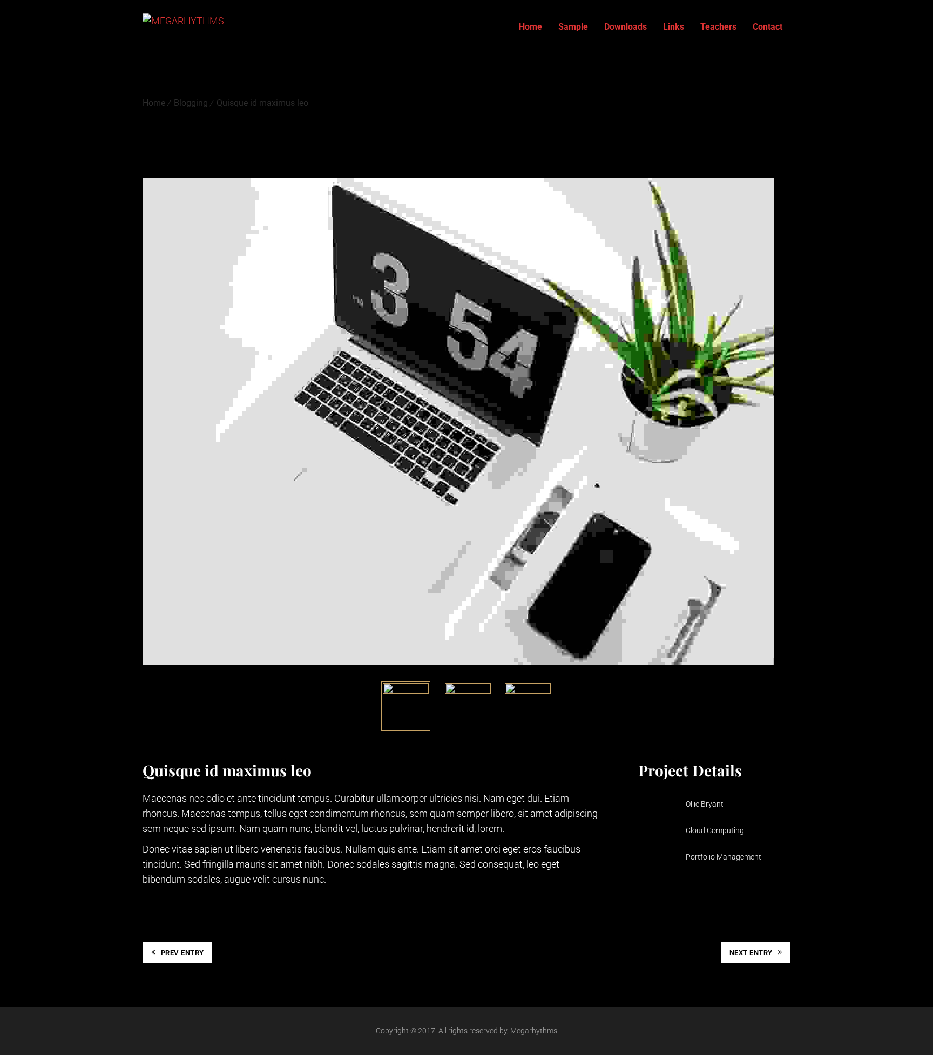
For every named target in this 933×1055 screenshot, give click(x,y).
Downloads (625, 27)
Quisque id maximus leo (262, 103)
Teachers (718, 27)
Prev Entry (182, 953)
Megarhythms (533, 1030)
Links (673, 27)
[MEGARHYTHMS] (183, 26)
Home (530, 27)
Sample (573, 27)
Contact (767, 27)
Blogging (191, 103)
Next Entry (751, 953)
